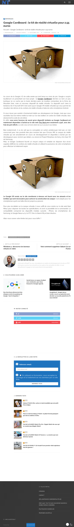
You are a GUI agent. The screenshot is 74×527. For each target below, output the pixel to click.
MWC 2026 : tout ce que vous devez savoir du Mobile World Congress (53, 504)
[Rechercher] (65, 2)
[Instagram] (27, 260)
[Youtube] (30, 260)
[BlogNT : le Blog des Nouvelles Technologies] (6, 2)
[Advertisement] (37, 9)
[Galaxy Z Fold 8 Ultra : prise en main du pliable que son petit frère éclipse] (18, 403)
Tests (25, 400)
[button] (69, 524)
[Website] (19, 260)
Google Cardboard (45, 99)
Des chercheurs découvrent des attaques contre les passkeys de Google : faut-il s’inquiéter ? (12, 294)
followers (55, 314)
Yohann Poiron (21, 32)
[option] (14, 287)
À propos (42, 491)
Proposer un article (45, 513)
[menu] (69, 2)
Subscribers (55, 322)
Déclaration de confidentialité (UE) (50, 499)
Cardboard (46, 32)
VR (58, 32)
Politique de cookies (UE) (46, 509)
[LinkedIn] (33, 260)
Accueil (6, 30)
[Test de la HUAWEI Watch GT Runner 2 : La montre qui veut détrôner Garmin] (18, 435)
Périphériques (8, 18)
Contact (41, 495)
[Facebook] (22, 260)
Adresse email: (25, 364)
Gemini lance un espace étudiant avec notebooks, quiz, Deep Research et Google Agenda (36, 282)
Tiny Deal (42, 122)
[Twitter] (24, 260)
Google (54, 32)
